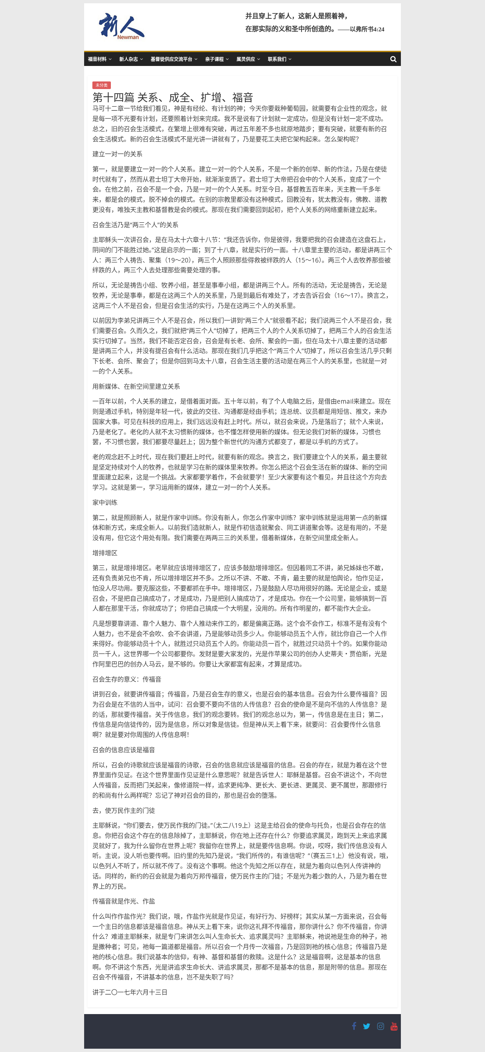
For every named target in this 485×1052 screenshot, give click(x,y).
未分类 (102, 85)
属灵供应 (246, 59)
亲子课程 (214, 59)
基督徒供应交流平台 (171, 59)
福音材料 (97, 59)
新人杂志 (128, 59)
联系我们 (277, 59)
